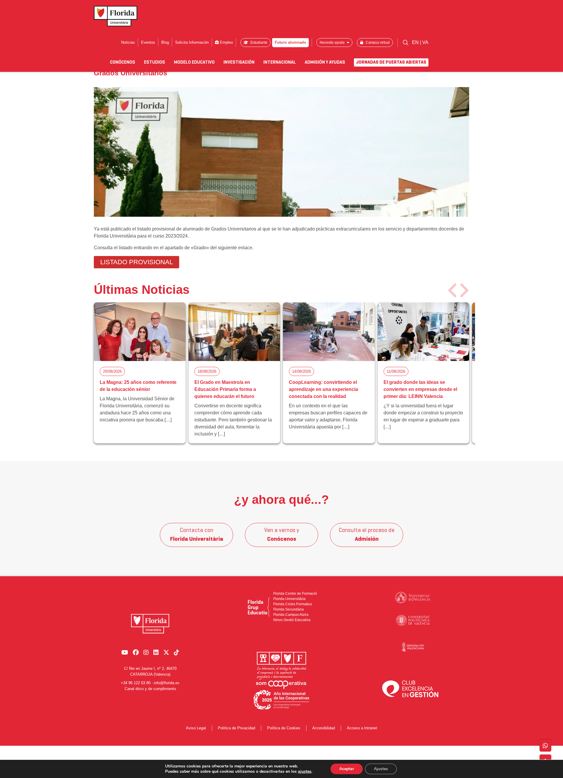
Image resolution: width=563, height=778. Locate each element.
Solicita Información (192, 42)
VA (425, 42)
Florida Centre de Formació (295, 593)
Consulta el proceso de (366, 535)
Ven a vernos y (281, 535)
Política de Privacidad (236, 728)
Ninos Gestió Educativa (292, 620)
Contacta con (196, 535)
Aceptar (346, 769)
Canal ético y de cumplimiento (150, 689)
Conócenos (122, 62)
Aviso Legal (196, 728)
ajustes (304, 771)
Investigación (239, 62)
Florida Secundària (288, 609)
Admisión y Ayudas (325, 62)
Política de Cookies (283, 728)
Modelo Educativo (194, 62)
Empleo (226, 42)
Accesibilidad (323, 728)
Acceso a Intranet (362, 728)
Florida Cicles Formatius (292, 604)
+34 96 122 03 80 (135, 683)
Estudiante (258, 42)
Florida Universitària (289, 599)
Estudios (154, 62)
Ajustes (381, 769)
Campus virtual (377, 42)
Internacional (279, 62)
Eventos (148, 42)
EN (416, 42)
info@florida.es (166, 683)
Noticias (128, 42)
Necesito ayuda (332, 42)
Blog (165, 42)
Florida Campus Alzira (290, 615)
